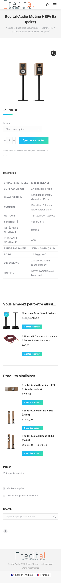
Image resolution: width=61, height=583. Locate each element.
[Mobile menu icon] (55, 5)
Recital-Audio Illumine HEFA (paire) (38, 438)
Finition (6, 123)
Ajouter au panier (34, 140)
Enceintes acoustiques (24, 151)
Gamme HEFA (42, 151)
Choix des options (32, 403)
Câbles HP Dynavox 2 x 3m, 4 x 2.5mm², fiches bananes (39, 338)
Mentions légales (15, 488)
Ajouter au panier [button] (32, 327)
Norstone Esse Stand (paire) (39, 313)
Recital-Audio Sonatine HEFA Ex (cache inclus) (39, 387)
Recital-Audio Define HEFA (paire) (37, 412)
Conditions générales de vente (22, 495)
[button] (53, 53)
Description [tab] (9, 172)
